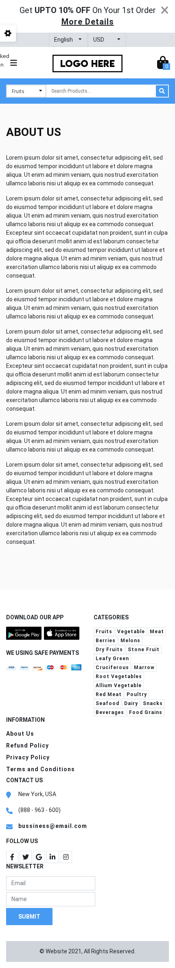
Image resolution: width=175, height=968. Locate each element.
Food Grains (145, 712)
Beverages (110, 712)
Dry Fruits (109, 649)
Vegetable (131, 631)
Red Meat (109, 694)
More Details (87, 22)
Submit (29, 916)
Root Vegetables (119, 676)
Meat (157, 631)
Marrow (144, 667)
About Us (20, 733)
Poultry (137, 694)
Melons (130, 640)
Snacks (153, 703)
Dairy (131, 703)
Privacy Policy (28, 757)
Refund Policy (27, 745)
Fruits (104, 631)
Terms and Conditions (40, 769)
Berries (106, 640)
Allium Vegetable (119, 685)
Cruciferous (112, 667)
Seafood (107, 703)
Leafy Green (112, 658)
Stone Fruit (144, 649)
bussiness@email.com (52, 826)
